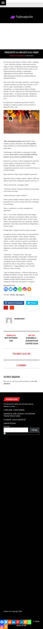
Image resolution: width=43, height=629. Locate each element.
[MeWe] (22, 622)
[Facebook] (6, 289)
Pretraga (6, 426)
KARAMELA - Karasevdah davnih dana (31, 341)
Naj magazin (20, 295)
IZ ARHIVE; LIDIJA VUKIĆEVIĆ (15, 420)
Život (23, 56)
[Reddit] (10, 622)
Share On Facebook (15, 303)
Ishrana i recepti (15, 56)
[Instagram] (24, 289)
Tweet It (33, 303)
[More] (29, 289)
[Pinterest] (18, 622)
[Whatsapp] (20, 289)
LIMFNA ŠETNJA (10, 423)
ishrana (12, 295)
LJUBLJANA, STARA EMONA (14, 410)
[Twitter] (10, 289)
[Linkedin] (15, 289)
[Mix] (25, 622)
